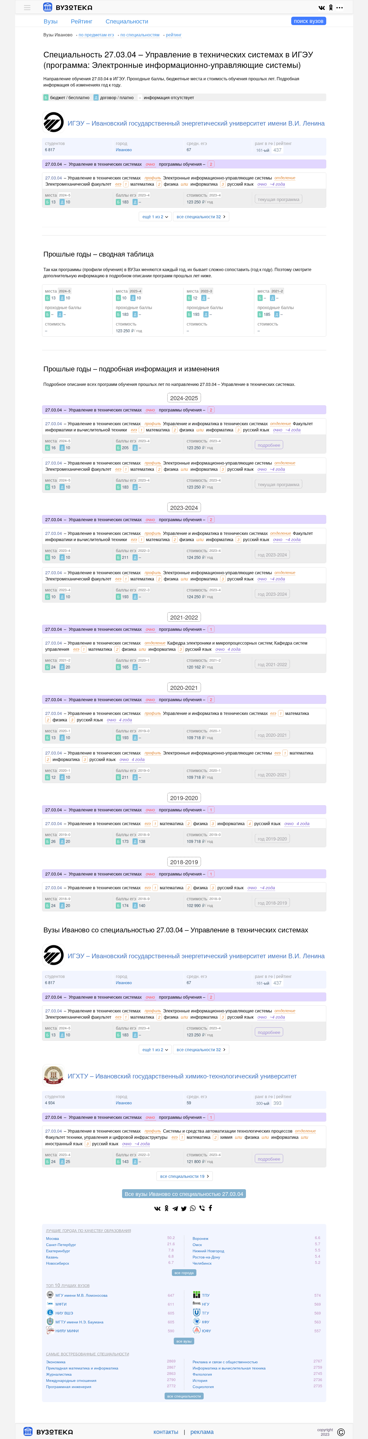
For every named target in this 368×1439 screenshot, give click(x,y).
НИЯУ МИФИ (67, 1330)
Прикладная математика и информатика (82, 1368)
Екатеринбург (58, 1250)
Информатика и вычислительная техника (229, 1368)
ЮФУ (206, 1330)
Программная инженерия (68, 1386)
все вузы (184, 1341)
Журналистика (59, 1374)
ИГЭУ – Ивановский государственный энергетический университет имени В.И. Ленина (196, 122)
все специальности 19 (182, 1176)
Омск (197, 1244)
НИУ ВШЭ (64, 1313)
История (200, 1380)
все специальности (184, 1396)
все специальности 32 (199, 216)
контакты (166, 1431)
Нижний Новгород (208, 1250)
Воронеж (200, 1238)
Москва (52, 1238)
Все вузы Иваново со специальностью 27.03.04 (184, 1194)
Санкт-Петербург (61, 1244)
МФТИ (61, 1304)
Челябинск (202, 1263)
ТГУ (205, 1313)
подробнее (269, 444)
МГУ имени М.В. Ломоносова (81, 1295)
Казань (52, 1257)
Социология (203, 1386)
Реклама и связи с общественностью (225, 1361)
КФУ (205, 1321)
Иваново (124, 149)
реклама (202, 1431)
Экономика (55, 1361)
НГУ (205, 1304)
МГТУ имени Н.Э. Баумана (79, 1321)
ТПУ (206, 1295)
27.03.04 (53, 178)
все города (184, 1272)
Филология (202, 1374)
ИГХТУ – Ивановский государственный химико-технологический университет (182, 1075)
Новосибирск (57, 1263)
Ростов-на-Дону (206, 1257)
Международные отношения (71, 1380)
